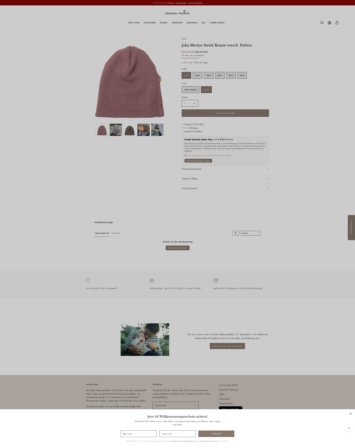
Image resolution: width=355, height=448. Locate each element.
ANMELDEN (216, 433)
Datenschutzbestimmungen (209, 441)
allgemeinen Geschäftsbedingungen (183, 441)
